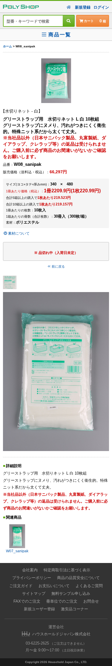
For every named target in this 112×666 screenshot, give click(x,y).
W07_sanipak (17, 551)
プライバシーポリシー (31, 577)
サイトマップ (33, 593)
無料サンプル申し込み (70, 593)
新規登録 (82, 7)
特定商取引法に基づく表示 (67, 570)
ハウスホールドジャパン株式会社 (61, 634)
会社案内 (30, 570)
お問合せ (91, 601)
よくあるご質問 (89, 586)
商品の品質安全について (78, 577)
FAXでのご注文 (26, 601)
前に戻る (58, 266)
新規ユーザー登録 (39, 609)
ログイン (101, 7)
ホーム (7, 46)
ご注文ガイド (21, 586)
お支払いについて (54, 586)
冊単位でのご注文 (61, 601)
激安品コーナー (74, 609)
